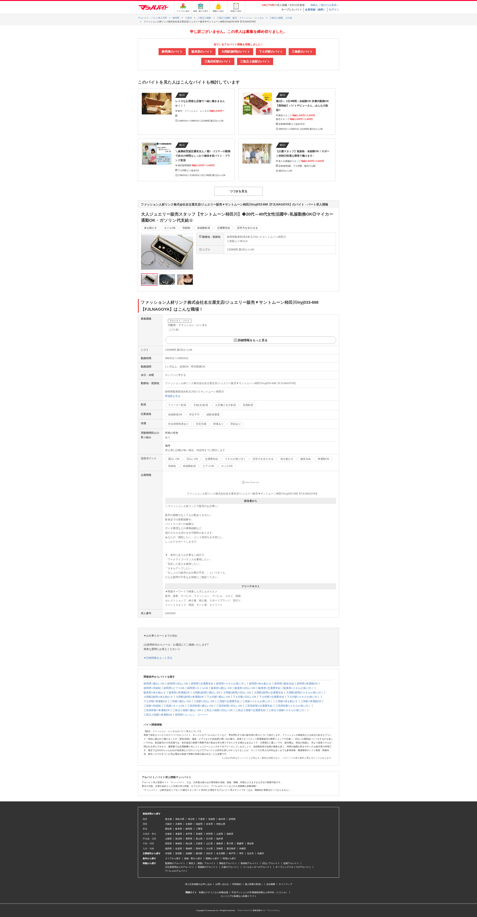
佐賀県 (178, 848)
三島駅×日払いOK (204, 701)
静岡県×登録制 (152, 688)
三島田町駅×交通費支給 (259, 705)
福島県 (230, 834)
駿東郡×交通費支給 (269, 688)
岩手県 (189, 834)
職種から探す (212, 858)
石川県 (209, 838)
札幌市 (260, 853)
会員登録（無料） (315, 9)
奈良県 (209, 824)
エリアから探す (173, 858)
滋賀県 (199, 824)
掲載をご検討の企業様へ (324, 5)
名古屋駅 (220, 853)
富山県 (199, 838)
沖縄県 (242, 848)
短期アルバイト (291, 863)
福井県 (219, 838)
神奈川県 (179, 819)
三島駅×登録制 (152, 705)
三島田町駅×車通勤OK (157, 710)
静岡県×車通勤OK (307, 683)
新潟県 (178, 838)
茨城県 (211, 819)
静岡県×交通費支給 (202, 683)
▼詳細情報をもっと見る (158, 657)
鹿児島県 (231, 848)
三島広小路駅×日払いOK (218, 710)
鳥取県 (168, 843)
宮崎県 (219, 848)
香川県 (230, 843)
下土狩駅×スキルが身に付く (303, 696)
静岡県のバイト (172, 51)
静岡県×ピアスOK (174, 688)
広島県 (199, 843)
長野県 (189, 838)
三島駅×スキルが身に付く (257, 701)
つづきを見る (238, 191)
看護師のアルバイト (208, 867)
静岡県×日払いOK (177, 683)
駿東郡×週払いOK (221, 688)
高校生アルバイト (228, 863)
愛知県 (168, 829)
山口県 (209, 843)
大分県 (209, 848)
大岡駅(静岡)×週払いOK (206, 692)
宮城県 (199, 834)
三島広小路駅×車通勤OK (158, 714)
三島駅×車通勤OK (311, 701)
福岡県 (168, 848)
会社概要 (270, 884)
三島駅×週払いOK (180, 701)
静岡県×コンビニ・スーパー (191, 714)
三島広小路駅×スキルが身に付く (287, 710)
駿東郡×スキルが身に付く (298, 688)
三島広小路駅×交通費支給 (251, 710)
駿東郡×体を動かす (155, 692)
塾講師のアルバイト (175, 863)
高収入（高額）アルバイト (202, 863)
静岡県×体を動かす (260, 683)
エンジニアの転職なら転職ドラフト (238, 896)
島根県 (178, 843)
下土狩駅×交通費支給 (271, 696)
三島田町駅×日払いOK (229, 705)
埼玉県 (191, 819)
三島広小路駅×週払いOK (187, 710)
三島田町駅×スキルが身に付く (293, 705)
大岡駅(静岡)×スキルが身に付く (304, 692)
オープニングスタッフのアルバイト (293, 867)
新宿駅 (178, 853)
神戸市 (232, 853)
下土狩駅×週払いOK (218, 696)
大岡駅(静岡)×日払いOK (237, 692)
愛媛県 (240, 843)
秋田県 (209, 834)
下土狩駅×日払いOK (244, 696)
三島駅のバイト (302, 51)
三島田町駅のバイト (217, 61)
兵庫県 (178, 824)
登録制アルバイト (249, 863)
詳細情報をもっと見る (253, 340)
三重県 (199, 829)
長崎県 (189, 848)
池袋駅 (189, 853)
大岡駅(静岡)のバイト (235, 51)
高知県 (250, 843)
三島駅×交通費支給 (228, 701)
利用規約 (236, 884)
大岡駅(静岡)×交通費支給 (268, 692)
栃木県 (222, 819)
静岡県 (189, 829)
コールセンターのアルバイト (257, 867)
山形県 (219, 834)
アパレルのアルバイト (176, 871)
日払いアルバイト (271, 863)
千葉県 (201, 819)
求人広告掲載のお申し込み (198, 884)
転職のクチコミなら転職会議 (213, 892)
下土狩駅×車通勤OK (155, 701)
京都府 (189, 824)
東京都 (168, 819)
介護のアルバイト (230, 867)
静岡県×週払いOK (154, 683)
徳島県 (219, 843)
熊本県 (199, 848)
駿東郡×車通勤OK (179, 692)
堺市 (241, 853)
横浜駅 (199, 853)
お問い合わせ (222, 884)
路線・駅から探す (193, 858)
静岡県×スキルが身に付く (231, 683)
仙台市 (250, 853)
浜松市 (209, 853)
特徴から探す (229, 858)
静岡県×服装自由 (284, 683)
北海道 (168, 834)
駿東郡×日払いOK (245, 688)
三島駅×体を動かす (286, 701)
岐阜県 (178, 829)
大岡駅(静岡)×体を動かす (158, 696)
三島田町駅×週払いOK (200, 705)
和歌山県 (220, 824)
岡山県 (189, 843)
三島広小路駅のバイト (255, 61)
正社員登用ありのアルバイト (179, 867)
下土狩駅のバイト (271, 51)
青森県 (178, 834)
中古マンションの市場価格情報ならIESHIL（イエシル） (260, 892)
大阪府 (168, 824)
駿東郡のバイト (202, 51)
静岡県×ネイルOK (197, 688)
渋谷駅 (168, 853)
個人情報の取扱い (254, 884)
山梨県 (168, 838)
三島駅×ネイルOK (174, 705)
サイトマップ (285, 884)
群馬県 (232, 819)
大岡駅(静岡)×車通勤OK (190, 696)
